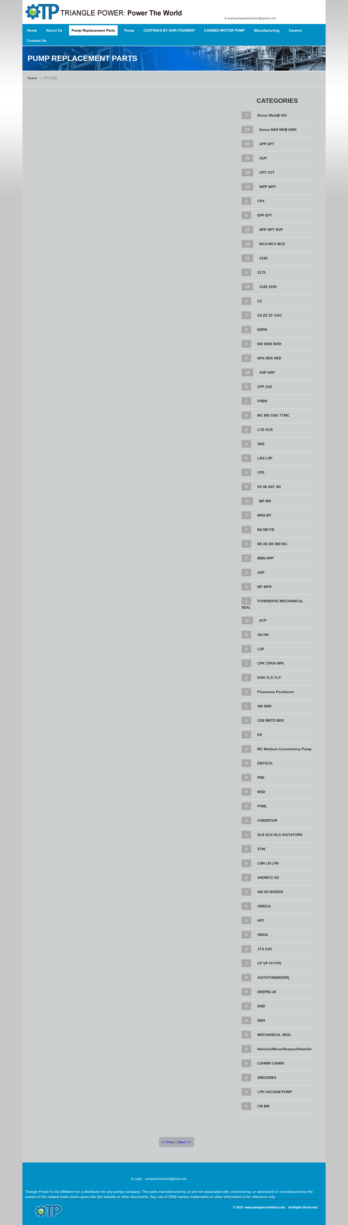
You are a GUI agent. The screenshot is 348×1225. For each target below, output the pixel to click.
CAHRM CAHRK (270, 1063)
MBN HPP (265, 558)
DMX (261, 1020)
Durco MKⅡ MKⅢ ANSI (278, 130)
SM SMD (264, 706)
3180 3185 (268, 287)
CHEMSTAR (267, 820)
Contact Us (36, 41)
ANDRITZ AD (268, 878)
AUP (263, 158)
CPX (260, 201)
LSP (260, 649)
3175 (261, 272)
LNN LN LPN (268, 863)
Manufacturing (266, 30)
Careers (295, 30)
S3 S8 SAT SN (269, 487)
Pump (129, 30)
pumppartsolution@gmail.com (166, 1179)
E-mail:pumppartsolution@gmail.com (250, 18)
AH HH (263, 635)
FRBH (262, 401)
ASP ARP (267, 372)
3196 (263, 258)
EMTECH (264, 763)
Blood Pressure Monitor (210, 1207)
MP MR (265, 501)
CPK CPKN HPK (270, 663)
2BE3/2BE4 (266, 1078)
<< (164, 1142)
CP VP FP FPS (269, 963)
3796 (261, 849)
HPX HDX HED (269, 358)
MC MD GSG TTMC (273, 415)
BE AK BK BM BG (272, 544)
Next (181, 1142)
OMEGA (264, 906)
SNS (260, 444)
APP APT (266, 144)
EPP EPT (264, 215)
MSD (261, 792)
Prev (170, 1142)
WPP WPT (267, 187)
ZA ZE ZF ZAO (269, 315)
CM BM (263, 1106)
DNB (261, 1006)
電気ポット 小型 (209, 1212)
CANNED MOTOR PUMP (224, 30)
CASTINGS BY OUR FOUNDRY (169, 30)
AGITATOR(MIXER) (273, 978)
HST (260, 920)
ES (259, 735)
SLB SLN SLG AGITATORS (279, 835)
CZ (259, 301)
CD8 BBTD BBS (270, 720)
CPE (260, 472)
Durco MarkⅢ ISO (272, 115)
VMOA (262, 935)
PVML (262, 806)
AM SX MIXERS (270, 892)
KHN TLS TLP (269, 678)
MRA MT (264, 515)
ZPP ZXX (264, 387)
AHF (261, 572)
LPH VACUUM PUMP (274, 1092)
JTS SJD (264, 949)
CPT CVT (267, 172)
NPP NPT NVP (271, 230)
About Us (54, 30)
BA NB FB (265, 530)
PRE (260, 778)
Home (32, 30)
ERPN (262, 330)
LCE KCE (265, 430)
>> (188, 1142)
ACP (262, 620)
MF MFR (264, 587)
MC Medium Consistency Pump (284, 749)
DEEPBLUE (266, 992)
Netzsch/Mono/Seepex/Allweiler (284, 1049)
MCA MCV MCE (272, 244)
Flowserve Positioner (275, 692)
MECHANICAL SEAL (274, 1035)
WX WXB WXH (269, 344)
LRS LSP (264, 458)
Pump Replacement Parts (93, 30)
